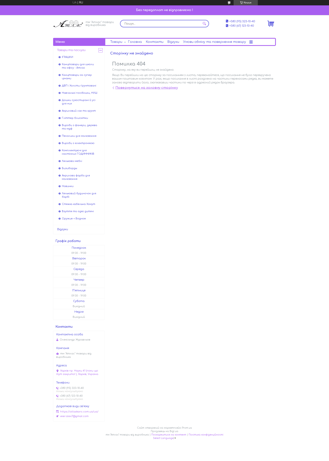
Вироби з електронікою (78, 143)
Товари (116, 42)
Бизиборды (69, 168)
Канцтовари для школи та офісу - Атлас (78, 66)
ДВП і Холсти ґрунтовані (79, 85)
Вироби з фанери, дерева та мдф (79, 127)
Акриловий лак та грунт (79, 110)
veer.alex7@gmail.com (74, 416)
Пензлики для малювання (79, 136)
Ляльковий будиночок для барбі (79, 195)
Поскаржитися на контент (168, 434)
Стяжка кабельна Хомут (78, 204)
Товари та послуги (71, 50)
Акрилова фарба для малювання (76, 177)
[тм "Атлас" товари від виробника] (68, 23)
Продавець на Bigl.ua (164, 431)
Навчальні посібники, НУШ (79, 93)
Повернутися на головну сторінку (146, 87)
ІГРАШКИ (67, 57)
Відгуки (173, 42)
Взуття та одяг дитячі (78, 211)
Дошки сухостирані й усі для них (78, 102)
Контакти (154, 42)
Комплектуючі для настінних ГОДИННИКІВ (78, 152)
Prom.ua (187, 428)
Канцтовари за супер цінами (77, 77)
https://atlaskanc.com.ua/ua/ (79, 411)
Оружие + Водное (74, 218)
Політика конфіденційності (206, 434)
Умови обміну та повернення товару (214, 42)
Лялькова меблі (72, 161)
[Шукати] (204, 23)
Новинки (67, 186)
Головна (135, 42)
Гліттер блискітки (75, 118)
